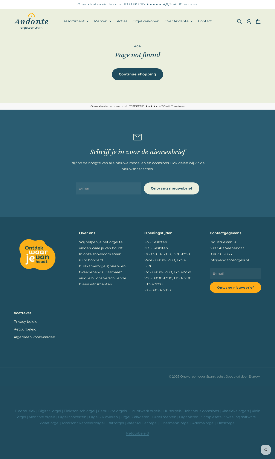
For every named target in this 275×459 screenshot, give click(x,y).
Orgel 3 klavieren (135, 417)
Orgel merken (164, 417)
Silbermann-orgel (174, 423)
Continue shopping (137, 74)
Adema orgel (203, 423)
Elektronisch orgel (79, 411)
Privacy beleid (26, 322)
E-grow (255, 376)
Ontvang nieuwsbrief (171, 188)
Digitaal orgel (49, 411)
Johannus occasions (201, 411)
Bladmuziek (25, 411)
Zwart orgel (49, 423)
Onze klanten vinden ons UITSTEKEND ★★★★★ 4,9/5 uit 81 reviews (137, 4)
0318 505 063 (221, 254)
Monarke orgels (42, 417)
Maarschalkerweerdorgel (83, 423)
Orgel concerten (72, 417)
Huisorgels (172, 411)
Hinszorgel (226, 423)
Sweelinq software (240, 417)
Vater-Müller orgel (142, 423)
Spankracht (215, 376)
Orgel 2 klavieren (103, 417)
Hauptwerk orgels (145, 411)
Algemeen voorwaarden (34, 337)
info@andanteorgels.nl (229, 260)
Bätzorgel (115, 423)
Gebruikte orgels (112, 411)
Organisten (189, 417)
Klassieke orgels (235, 411)
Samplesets (211, 417)
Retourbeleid (25, 329)
